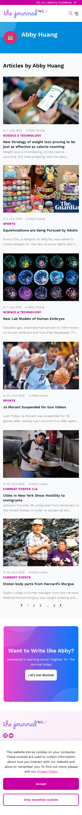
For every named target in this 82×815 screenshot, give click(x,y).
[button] (69, 13)
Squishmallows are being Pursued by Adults (31, 170)
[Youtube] (11, 735)
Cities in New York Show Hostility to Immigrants (40, 435)
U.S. (35, 489)
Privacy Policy (47, 771)
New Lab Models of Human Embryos (33, 258)
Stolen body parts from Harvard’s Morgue (41, 524)
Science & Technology (22, 135)
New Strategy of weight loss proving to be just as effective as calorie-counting (40, 85)
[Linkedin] (5, 735)
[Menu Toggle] (76, 13)
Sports (9, 224)
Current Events (17, 489)
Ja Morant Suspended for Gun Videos (37, 347)
